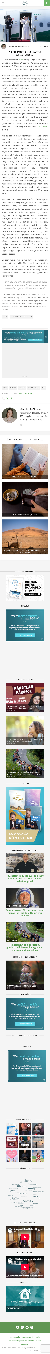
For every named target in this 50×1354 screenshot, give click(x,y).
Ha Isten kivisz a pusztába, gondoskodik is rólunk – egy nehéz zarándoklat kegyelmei (24, 773)
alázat (13, 388)
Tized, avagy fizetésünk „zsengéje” (25, 514)
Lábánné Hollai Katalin (18, 46)
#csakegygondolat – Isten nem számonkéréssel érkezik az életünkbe (25, 551)
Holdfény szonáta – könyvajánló (25, 477)
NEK (44, 388)
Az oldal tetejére (38, 1350)
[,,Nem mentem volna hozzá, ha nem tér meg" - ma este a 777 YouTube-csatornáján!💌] (38, 1129)
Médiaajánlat (15, 1337)
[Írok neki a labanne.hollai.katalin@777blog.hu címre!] (21, 425)
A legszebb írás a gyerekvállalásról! (22, 986)
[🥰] (12, 1156)
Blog (5, 317)
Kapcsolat (36, 1337)
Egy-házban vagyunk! (15, 1308)
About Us (38, 1340)
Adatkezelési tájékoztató (17, 1340)
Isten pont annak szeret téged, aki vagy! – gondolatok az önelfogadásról (24, 740)
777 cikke (43, 126)
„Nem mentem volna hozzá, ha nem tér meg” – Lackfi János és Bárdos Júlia (24, 707)
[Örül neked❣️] (38, 1142)
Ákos (21, 59)
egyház (22, 388)
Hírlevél (31, 1340)
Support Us (25, 1344)
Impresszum (26, 1337)
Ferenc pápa (33, 388)
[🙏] (38, 1156)
